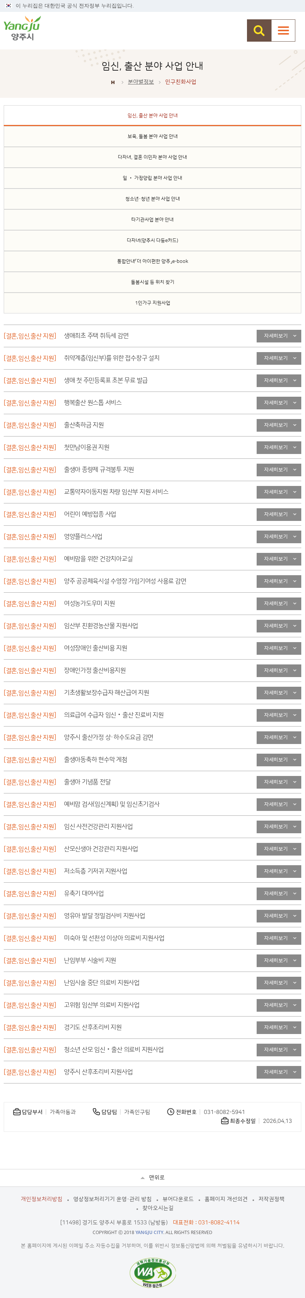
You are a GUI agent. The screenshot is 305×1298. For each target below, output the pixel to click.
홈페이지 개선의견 (226, 1199)
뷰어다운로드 (178, 1199)
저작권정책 (272, 1199)
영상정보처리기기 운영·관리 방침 (112, 1199)
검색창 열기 (259, 30)
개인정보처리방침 (41, 1199)
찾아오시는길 (158, 1208)
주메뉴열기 (283, 30)
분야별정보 (141, 82)
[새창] (152, 1272)
